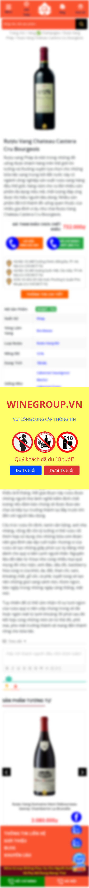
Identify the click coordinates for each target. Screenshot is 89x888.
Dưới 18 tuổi (61, 470)
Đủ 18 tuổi (25, 470)
